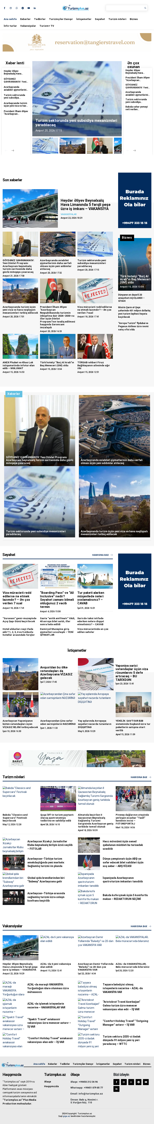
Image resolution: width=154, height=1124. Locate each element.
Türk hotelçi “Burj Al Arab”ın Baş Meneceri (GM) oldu (57, 364)
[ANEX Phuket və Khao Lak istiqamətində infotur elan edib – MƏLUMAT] (20, 346)
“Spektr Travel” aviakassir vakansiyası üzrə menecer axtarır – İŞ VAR (49, 1023)
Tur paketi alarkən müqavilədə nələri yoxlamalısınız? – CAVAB (90, 598)
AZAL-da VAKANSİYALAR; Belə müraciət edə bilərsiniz (132, 965)
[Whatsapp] (16, 7)
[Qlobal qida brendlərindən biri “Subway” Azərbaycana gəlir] (14, 879)
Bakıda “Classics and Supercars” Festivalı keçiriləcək (15, 817)
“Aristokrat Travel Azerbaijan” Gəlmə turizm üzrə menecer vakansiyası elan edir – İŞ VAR (121, 1005)
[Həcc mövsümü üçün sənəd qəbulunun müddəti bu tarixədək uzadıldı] (89, 845)
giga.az (66, 1116)
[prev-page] (6, 151)
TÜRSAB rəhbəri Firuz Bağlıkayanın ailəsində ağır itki (93, 365)
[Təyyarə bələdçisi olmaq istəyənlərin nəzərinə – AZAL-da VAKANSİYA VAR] (89, 988)
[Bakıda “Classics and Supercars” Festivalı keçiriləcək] (20, 798)
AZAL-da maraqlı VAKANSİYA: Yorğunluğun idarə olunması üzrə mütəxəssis (48, 988)
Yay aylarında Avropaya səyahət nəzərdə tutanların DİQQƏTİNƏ (94, 724)
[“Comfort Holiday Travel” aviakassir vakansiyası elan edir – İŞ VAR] (14, 1040)
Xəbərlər (25, 19)
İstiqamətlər (83, 19)
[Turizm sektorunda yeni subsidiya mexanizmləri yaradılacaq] (95, 244)
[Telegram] (22, 7)
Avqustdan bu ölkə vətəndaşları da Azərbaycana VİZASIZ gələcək (56, 672)
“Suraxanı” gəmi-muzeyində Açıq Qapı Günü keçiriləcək (19, 620)
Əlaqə (47, 1081)
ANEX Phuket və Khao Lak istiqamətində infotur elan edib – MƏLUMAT (19, 365)
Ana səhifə (10, 19)
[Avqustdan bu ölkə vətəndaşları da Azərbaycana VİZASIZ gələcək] (20, 674)
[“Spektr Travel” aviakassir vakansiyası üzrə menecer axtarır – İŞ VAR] (14, 1023)
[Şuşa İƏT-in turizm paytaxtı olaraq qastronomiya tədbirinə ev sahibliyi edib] (58, 798)
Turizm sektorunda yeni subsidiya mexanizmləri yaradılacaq (14, 99)
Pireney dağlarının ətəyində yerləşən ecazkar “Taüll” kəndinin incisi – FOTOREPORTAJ (132, 819)
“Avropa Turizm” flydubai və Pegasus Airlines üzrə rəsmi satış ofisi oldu (133, 326)
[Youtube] (28, 7)
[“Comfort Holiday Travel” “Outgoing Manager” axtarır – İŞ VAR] (89, 1023)
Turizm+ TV (46, 25)
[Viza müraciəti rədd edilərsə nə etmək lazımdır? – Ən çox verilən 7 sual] (95, 290)
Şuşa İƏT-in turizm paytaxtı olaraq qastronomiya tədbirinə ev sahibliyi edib (57, 817)
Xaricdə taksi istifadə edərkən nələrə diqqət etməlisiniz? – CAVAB (90, 621)
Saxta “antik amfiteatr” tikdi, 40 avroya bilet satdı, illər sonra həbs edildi (57, 621)
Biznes (134, 19)
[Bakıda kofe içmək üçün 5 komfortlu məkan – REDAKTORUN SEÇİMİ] (89, 897)
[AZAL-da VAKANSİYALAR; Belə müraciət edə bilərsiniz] (134, 947)
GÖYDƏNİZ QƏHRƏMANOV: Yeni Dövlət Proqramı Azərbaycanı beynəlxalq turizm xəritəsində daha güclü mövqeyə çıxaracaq (18, 266)
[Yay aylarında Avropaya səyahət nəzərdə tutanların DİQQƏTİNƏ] (96, 704)
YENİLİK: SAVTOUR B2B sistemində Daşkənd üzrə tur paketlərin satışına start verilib (133, 725)
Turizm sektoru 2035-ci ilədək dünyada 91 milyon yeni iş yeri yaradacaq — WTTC (121, 1040)
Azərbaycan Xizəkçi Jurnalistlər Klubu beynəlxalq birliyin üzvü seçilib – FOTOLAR (49, 845)
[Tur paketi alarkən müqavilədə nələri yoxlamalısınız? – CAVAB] (95, 576)
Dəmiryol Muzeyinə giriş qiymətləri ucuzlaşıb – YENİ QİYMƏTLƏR (56, 632)
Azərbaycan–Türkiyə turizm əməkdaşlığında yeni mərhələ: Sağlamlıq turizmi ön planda (46, 862)
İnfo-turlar (10, 25)
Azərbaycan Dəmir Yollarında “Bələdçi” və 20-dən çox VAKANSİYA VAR (95, 966)
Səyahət (100, 19)
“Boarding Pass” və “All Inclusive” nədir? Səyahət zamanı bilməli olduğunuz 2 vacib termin (57, 600)
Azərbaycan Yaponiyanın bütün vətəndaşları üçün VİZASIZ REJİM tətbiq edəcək (20, 724)
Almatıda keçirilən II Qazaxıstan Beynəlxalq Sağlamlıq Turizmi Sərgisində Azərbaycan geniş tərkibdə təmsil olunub (95, 820)
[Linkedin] (34, 7)
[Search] (145, 8)
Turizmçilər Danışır (61, 19)
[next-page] (12, 151)
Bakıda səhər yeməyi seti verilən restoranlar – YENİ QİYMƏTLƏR (136, 110)
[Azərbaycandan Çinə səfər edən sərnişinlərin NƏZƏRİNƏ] (58, 704)
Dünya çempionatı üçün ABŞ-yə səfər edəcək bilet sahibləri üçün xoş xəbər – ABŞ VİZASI (123, 862)
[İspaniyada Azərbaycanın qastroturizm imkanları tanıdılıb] (89, 879)
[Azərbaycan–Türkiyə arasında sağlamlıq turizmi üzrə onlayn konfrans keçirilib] (14, 897)
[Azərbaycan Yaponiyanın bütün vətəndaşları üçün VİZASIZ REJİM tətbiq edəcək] (20, 704)
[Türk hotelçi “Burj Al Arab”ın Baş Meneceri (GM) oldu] (57, 346)
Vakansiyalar (28, 25)
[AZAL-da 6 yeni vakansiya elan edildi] (58, 947)
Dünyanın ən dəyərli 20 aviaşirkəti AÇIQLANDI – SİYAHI (131, 298)
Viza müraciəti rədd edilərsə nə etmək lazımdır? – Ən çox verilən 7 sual (94, 310)
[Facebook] (4, 7)
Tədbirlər (40, 19)
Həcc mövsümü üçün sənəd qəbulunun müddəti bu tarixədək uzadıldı (123, 845)
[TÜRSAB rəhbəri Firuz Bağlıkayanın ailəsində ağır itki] (95, 346)
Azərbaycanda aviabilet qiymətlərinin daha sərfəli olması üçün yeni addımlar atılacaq (56, 265)
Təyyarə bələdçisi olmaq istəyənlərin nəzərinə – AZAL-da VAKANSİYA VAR (123, 988)
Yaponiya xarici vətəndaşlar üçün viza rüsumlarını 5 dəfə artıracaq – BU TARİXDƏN (132, 673)
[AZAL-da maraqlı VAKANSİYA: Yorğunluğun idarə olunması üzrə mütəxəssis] (14, 988)
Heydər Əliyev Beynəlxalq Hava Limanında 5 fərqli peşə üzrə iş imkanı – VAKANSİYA (85, 204)
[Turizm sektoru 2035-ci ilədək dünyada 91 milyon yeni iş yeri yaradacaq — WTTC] (89, 1040)
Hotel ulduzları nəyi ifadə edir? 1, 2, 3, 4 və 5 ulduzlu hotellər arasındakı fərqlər (19, 632)
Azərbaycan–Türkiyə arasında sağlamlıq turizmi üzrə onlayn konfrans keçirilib (46, 897)
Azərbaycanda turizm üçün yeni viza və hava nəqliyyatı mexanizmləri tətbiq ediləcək (20, 310)
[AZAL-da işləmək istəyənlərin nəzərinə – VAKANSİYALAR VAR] (14, 1005)
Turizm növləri (117, 19)
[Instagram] (10, 7)
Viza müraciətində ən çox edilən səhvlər (92, 630)
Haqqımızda (51, 1086)
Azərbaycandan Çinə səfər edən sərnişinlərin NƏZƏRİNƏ (57, 722)
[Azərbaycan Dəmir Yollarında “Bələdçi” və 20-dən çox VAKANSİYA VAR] (96, 947)
